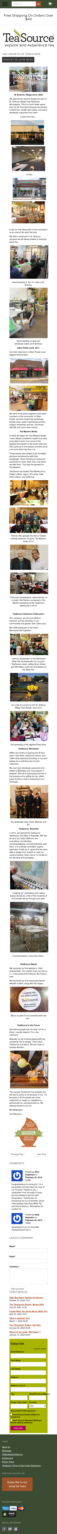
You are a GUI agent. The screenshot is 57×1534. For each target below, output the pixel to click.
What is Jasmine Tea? (19, 1318)
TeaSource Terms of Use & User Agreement (21, 1465)
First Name (16, 1360)
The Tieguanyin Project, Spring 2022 (26, 1304)
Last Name (15, 1369)
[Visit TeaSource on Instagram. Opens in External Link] (16, 1529)
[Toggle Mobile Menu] (5, 4)
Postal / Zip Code (19, 1402)
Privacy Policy (8, 1461)
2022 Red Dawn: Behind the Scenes (26, 1297)
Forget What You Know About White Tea (28, 1311)
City (12, 1394)
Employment (7, 1458)
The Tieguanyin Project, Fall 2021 (25, 1325)
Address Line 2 (18, 1385)
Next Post (41, 1154)
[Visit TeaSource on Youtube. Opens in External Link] (10, 1529)
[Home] (28, 37)
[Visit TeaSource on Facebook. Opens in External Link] (4, 1529)
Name (12, 1246)
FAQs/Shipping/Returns (12, 1454)
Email (12, 1256)
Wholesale (6, 1450)
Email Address (18, 1351)
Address (14, 1377)
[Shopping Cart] (47, 3)
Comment (14, 1266)
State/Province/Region (37, 1394)
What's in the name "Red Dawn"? (25, 1332)
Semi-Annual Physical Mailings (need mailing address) (26, 1421)
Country (33, 1402)
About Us (6, 1447)
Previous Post (17, 1154)
